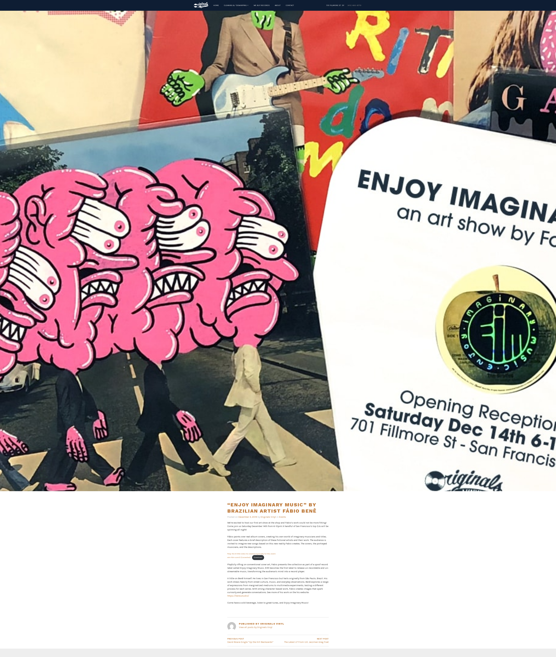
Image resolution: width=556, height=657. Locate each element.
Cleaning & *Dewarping (235, 5)
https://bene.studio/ (238, 595)
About (278, 5)
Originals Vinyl (268, 517)
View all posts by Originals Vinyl (255, 627)
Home (216, 5)
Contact (290, 5)
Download (258, 557)
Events (282, 517)
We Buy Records (262, 5)
